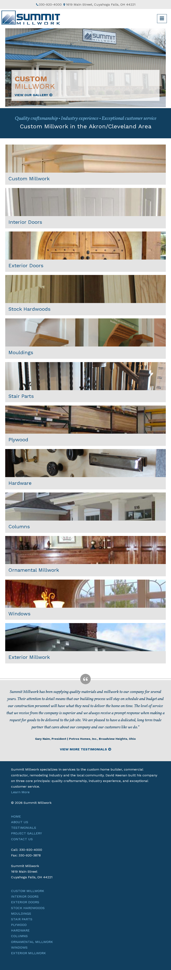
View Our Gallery (31, 95)
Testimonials (23, 828)
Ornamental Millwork (32, 942)
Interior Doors (25, 896)
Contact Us (22, 839)
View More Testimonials (83, 749)
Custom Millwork (27, 891)
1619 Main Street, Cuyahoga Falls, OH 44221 (101, 4)
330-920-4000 (50, 4)
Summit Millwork (31, 18)
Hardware (20, 930)
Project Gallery (26, 833)
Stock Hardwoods (28, 908)
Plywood (19, 925)
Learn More (20, 792)
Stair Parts (21, 919)
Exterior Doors (25, 902)
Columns (19, 936)
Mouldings (21, 914)
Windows (19, 947)
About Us (19, 822)
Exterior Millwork (28, 953)
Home (16, 816)
